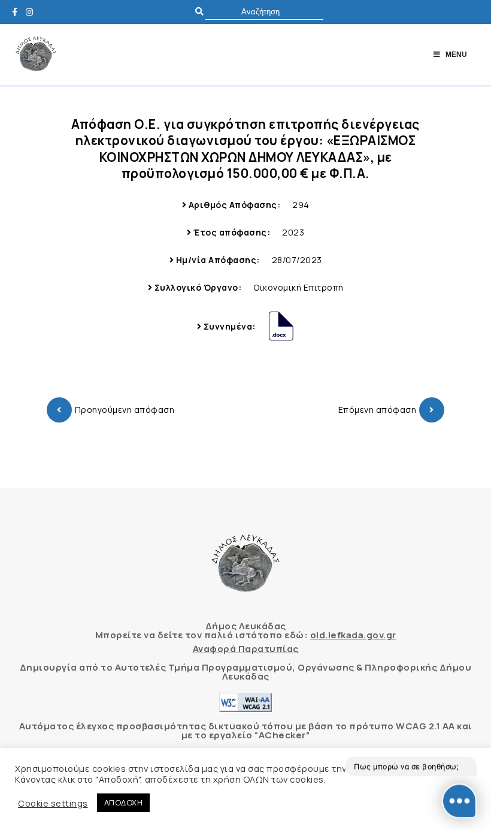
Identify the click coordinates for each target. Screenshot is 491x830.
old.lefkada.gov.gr (353, 635)
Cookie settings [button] (53, 803)
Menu (456, 54)
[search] (264, 11)
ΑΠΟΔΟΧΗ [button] (123, 802)
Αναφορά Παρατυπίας (246, 648)
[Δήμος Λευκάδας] (18, 11)
